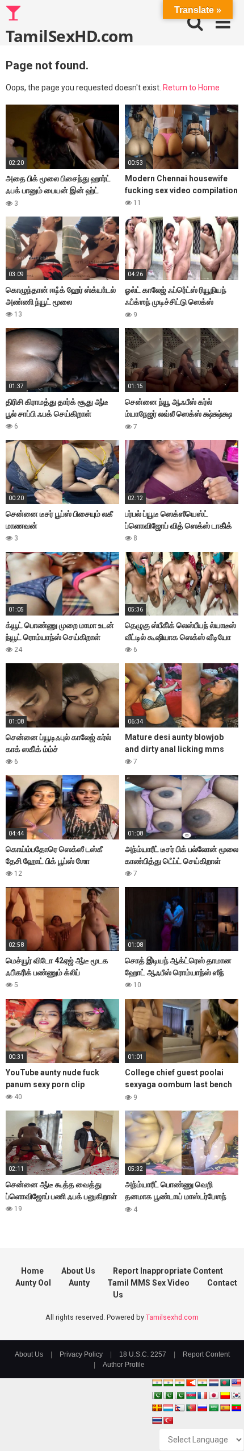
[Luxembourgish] (168, 1407)
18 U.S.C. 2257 (142, 1354)
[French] (202, 1395)
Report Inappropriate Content (168, 1270)
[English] (236, 1382)
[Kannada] (225, 1395)
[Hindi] (202, 1382)
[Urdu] (179, 1395)
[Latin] (157, 1407)
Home (32, 1270)
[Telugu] (236, 1407)
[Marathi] (191, 1382)
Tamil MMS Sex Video (148, 1282)
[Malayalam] (168, 1382)
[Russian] (202, 1407)
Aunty (79, 1282)
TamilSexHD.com (69, 35)
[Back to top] (223, 1428)
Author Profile (124, 1365)
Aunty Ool (33, 1282)
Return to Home (191, 87)
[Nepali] (179, 1407)
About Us (78, 1270)
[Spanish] (225, 1407)
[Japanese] (213, 1395)
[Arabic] (213, 1407)
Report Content (206, 1354)
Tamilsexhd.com (172, 1317)
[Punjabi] (168, 1395)
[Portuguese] (191, 1407)
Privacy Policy (81, 1354)
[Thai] (157, 1420)
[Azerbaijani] (191, 1395)
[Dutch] (213, 1382)
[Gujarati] (157, 1382)
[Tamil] (179, 1382)
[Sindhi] (157, 1395)
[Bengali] (225, 1382)
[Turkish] (168, 1420)
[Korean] (236, 1395)
